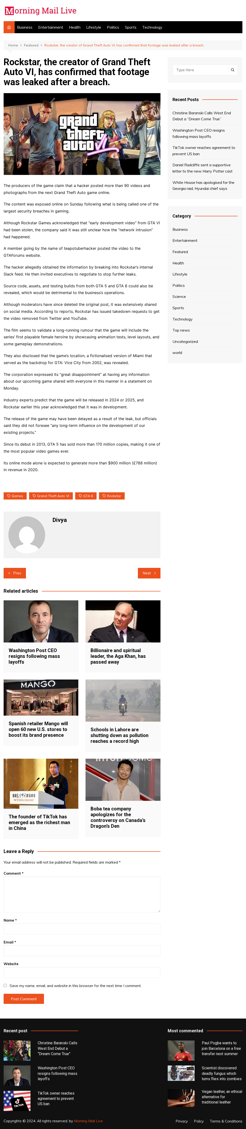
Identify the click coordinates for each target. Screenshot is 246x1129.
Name (10, 920)
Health (74, 27)
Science (179, 296)
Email (10, 942)
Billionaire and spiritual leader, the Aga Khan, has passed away (118, 656)
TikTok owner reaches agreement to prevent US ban (203, 150)
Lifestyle (93, 27)
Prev (17, 573)
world (177, 352)
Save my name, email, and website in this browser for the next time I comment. (75, 985)
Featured (180, 251)
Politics (113, 27)
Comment (14, 873)
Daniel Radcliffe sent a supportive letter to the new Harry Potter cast (202, 167)
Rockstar (114, 496)
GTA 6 (88, 496)
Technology (152, 27)
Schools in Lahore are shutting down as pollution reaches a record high (119, 735)
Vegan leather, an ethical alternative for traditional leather (222, 1097)
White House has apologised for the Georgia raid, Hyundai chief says (203, 185)
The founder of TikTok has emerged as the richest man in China (39, 822)
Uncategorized (185, 341)
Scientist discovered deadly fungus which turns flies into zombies (222, 1073)
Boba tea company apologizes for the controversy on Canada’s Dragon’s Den (118, 817)
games (17, 496)
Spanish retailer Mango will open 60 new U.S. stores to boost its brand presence (38, 729)
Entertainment (50, 27)
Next (147, 573)
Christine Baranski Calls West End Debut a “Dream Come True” (201, 116)
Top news (181, 330)
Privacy (182, 1121)
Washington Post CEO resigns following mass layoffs (34, 656)
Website (11, 964)
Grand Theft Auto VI (53, 496)
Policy (199, 1121)
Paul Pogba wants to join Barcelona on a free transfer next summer (221, 1048)
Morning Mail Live (88, 1121)
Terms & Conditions (226, 1121)
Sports (130, 27)
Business (24, 27)
